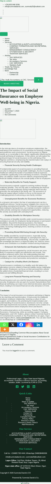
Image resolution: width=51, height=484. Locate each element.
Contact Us (13, 74)
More (7, 71)
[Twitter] (22, 387)
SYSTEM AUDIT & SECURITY (21, 52)
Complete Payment (27, 417)
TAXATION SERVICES (18, 54)
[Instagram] (30, 324)
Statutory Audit (15, 65)
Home (7, 38)
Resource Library (28, 421)
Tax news (13, 59)
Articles (8, 56)
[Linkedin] (38, 324)
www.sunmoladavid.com (25, 318)
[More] (4, 329)
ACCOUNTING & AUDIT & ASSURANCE (25, 44)
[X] (13, 324)
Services (8, 42)
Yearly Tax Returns (12, 67)
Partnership (13, 73)
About (7, 40)
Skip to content (6, 1)
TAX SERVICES (15, 57)
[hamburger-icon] (4, 34)
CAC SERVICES (16, 63)
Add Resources (28, 424)
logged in (16, 351)
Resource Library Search (28, 422)
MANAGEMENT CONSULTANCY (22, 50)
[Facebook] (21, 324)
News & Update (28, 402)
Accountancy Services (18, 61)
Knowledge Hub (11, 69)
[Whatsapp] (4, 324)
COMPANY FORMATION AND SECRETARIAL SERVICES (27, 436)
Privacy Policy (27, 419)
